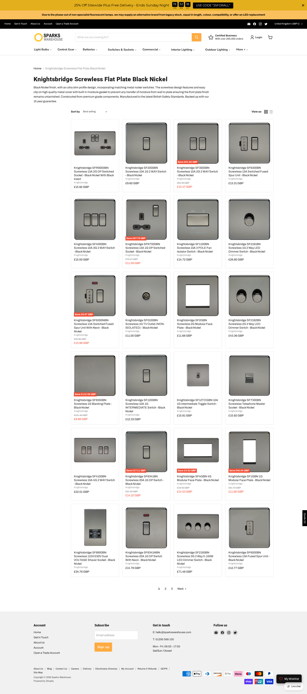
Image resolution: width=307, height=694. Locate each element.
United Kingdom (287, 24)
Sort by (75, 111)
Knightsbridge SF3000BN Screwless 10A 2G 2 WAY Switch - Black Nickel (197, 171)
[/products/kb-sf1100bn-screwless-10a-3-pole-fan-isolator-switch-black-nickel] (198, 219)
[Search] (196, 37)
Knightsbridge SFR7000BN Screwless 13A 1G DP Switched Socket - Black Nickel (145, 248)
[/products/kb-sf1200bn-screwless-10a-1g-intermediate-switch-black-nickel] (146, 375)
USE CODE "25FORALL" (213, 5)
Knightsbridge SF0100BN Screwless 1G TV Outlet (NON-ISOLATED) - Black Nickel (145, 324)
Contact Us (61, 669)
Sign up (103, 647)
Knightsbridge (81, 182)
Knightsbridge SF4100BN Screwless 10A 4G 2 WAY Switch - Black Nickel (94, 480)
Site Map (38, 672)
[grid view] (265, 111)
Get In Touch (20, 24)
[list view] (270, 111)
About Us (35, 24)
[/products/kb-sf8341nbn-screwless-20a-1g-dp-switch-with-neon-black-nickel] (146, 528)
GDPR (164, 669)
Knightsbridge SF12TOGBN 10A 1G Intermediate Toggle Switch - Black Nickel (197, 404)
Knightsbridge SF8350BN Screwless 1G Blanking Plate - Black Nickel (93, 404)
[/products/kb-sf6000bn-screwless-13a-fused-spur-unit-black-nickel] (249, 528)
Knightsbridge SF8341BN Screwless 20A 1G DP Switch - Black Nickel (144, 480)
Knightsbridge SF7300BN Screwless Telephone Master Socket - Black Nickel (246, 404)
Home (7, 24)
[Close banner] (303, 5)
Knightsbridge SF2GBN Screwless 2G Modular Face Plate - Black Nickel (194, 324)
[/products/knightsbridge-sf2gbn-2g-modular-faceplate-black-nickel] (198, 296)
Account (48, 24)
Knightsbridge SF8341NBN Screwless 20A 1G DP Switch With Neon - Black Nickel (143, 556)
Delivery (87, 669)
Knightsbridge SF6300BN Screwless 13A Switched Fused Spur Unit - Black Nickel (248, 171)
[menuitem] (43, 49)
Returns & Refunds (147, 669)
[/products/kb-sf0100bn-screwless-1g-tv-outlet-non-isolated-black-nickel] (146, 296)
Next (180, 588)
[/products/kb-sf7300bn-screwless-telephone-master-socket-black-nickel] (249, 375)
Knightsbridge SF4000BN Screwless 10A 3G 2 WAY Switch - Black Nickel (94, 248)
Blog (49, 669)
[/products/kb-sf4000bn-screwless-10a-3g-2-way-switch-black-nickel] (95, 219)
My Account (127, 669)
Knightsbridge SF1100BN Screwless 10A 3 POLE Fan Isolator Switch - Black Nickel (195, 248)
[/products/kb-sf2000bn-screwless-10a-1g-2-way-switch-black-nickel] (146, 143)
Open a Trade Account (67, 24)
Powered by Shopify (44, 681)
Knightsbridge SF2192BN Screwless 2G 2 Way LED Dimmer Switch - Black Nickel (246, 324)
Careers (75, 669)
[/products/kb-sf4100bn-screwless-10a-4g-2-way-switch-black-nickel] (95, 452)
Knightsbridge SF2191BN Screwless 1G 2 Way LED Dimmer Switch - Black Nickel (246, 248)
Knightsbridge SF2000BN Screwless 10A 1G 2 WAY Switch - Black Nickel (145, 171)
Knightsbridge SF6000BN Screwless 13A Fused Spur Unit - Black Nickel (249, 556)
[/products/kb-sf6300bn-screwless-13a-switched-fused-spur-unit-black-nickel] (249, 143)
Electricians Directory (106, 669)
